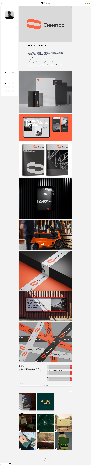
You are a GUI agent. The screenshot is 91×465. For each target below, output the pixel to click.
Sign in (86, 3)
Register (89, 3)
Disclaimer (52, 460)
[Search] (83, 3)
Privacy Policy (39, 460)
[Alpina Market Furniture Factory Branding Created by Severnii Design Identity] (45, 402)
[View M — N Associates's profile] (38, 431)
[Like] (71, 7)
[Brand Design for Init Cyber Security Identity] (27, 402)
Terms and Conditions (48, 460)
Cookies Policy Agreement (43, 460)
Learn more (5, 463)
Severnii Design (22, 364)
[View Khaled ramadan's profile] (56, 431)
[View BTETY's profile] (20, 431)
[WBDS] (6, 83)
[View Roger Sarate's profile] (38, 449)
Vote (71, 367)
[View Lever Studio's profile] (56, 449)
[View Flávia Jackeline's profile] (20, 449)
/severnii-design (9, 34)
